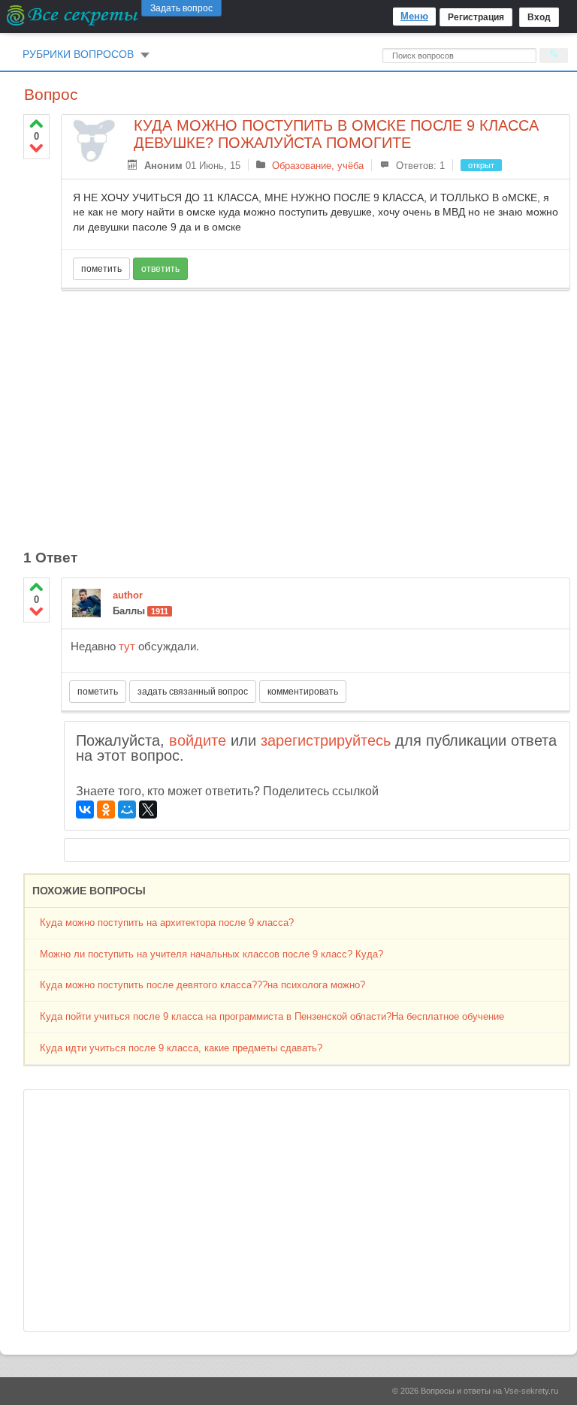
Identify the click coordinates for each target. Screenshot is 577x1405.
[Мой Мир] (127, 809)
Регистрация (476, 17)
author (128, 595)
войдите (197, 740)
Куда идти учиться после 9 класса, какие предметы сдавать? (181, 1048)
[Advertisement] (315, 411)
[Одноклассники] (106, 809)
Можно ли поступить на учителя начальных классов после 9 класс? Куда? (211, 954)
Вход (539, 17)
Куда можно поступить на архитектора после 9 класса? (167, 922)
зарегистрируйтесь (326, 740)
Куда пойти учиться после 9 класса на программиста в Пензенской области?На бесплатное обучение (272, 1016)
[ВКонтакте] (85, 809)
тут (127, 646)
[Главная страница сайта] (73, 15)
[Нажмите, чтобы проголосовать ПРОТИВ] (36, 147)
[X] (148, 809)
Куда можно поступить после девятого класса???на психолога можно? (202, 984)
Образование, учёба (318, 165)
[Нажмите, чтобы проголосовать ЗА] (36, 123)
